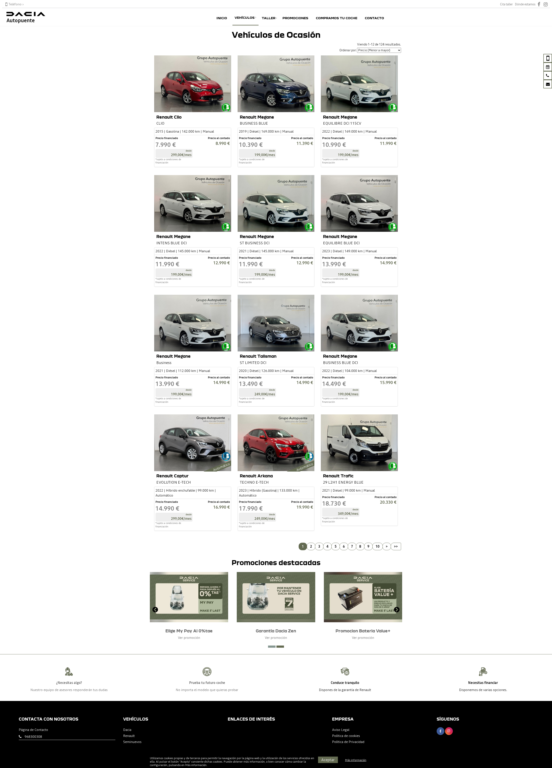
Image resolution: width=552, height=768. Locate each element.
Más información (196, 765)
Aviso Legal (340, 729)
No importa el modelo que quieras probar (207, 689)
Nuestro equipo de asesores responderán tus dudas (69, 689)
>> (396, 546)
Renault (129, 735)
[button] (272, 646)
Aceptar (328, 759)
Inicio (221, 18)
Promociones (295, 18)
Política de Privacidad (348, 741)
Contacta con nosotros (48, 719)
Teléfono (15, 4)
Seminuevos (132, 741)
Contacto (374, 18)
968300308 (33, 736)
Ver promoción (189, 637)
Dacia (127, 729)
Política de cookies (346, 735)
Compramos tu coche (336, 18)
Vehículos (245, 17)
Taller (268, 18)
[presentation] (155, 610)
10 (378, 546)
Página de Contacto (33, 729)
